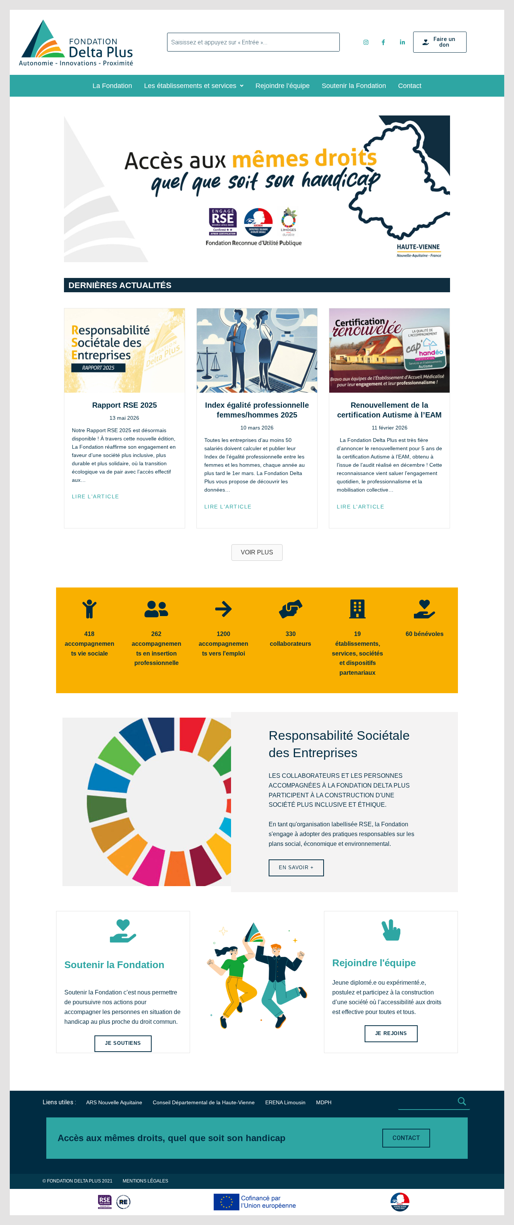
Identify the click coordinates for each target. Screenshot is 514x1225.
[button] (193, 85)
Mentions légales (145, 1181)
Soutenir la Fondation (354, 85)
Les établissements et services (190, 85)
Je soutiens (123, 1043)
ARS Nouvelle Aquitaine (114, 1102)
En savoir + (296, 867)
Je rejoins (391, 1033)
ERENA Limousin (285, 1102)
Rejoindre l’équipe (282, 85)
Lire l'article (95, 496)
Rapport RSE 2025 (124, 405)
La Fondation (112, 85)
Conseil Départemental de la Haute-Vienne (204, 1102)
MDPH (324, 1102)
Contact (409, 85)
